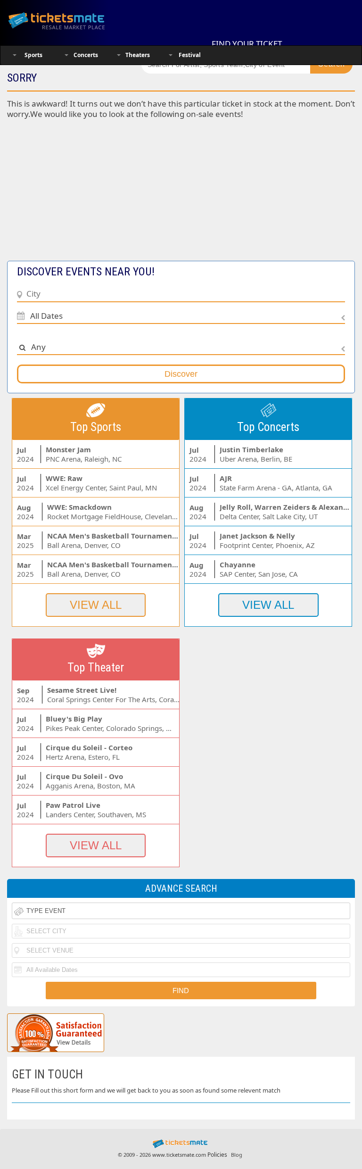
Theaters (137, 55)
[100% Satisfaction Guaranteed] (55, 1032)
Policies (217, 1155)
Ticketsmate (68, 20)
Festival (190, 55)
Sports (33, 55)
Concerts (86, 55)
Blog (236, 1154)
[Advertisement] (181, 195)
